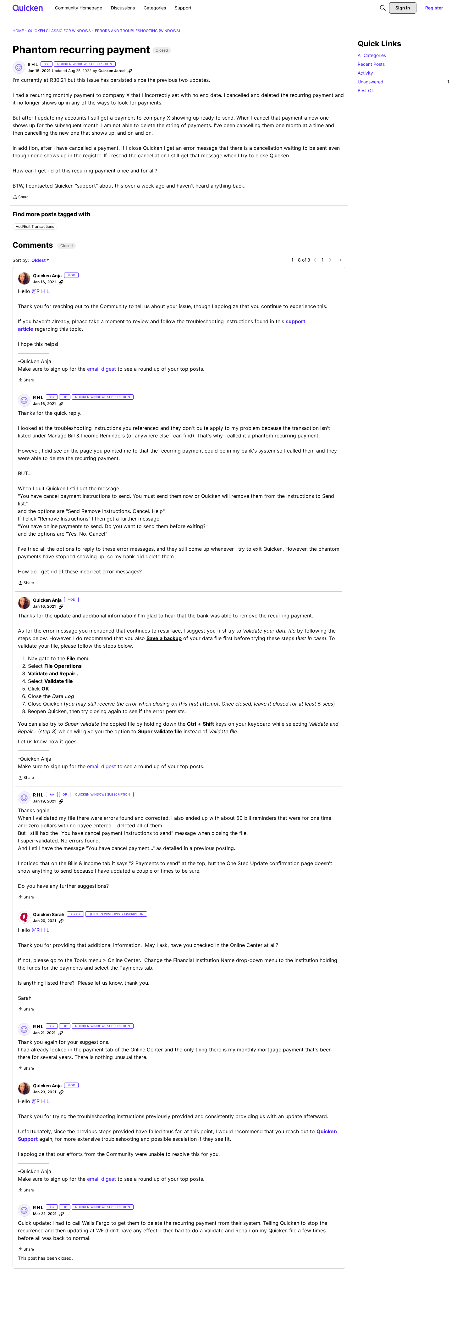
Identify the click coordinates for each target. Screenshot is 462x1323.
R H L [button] (33, 64)
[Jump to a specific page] (340, 260)
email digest (101, 369)
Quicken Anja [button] (47, 275)
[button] (19, 67)
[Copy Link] (130, 71)
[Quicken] (28, 8)
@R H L (40, 291)
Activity (365, 73)
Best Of (365, 90)
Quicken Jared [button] (111, 70)
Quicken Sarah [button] (48, 914)
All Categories (372, 55)
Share (21, 197)
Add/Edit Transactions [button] (35, 226)
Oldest (39, 260)
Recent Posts (371, 64)
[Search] (382, 8)
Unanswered (403, 81)
